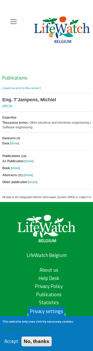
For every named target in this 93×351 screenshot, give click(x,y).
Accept (11, 341)
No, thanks (36, 341)
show (14, 143)
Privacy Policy (49, 286)
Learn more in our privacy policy (24, 328)
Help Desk (48, 278)
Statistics (49, 302)
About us (49, 270)
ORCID (7, 106)
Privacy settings (46, 311)
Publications (14, 77)
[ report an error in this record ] (21, 88)
